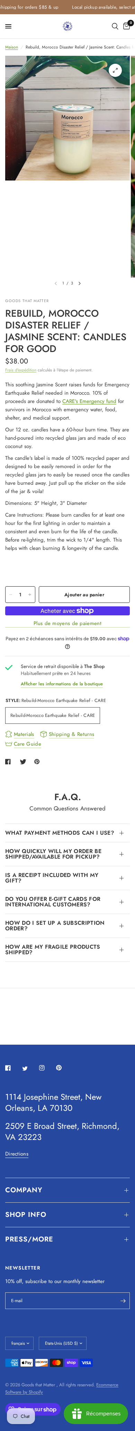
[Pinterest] (63, 1068)
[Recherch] (115, 26)
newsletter (93, 1281)
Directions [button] (16, 1154)
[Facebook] (12, 1068)
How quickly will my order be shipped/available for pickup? (53, 854)
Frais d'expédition (20, 370)
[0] (125, 26)
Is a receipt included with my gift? (51, 878)
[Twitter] (29, 1068)
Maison (11, 47)
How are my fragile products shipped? (52, 949)
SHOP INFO (25, 1215)
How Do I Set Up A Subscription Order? (55, 925)
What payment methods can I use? (59, 833)
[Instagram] (46, 1068)
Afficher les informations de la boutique (62, 684)
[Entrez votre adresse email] (123, 1300)
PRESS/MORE (29, 1239)
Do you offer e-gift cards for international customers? (52, 901)
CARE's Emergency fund (89, 401)
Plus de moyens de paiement (67, 623)
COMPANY (24, 1190)
